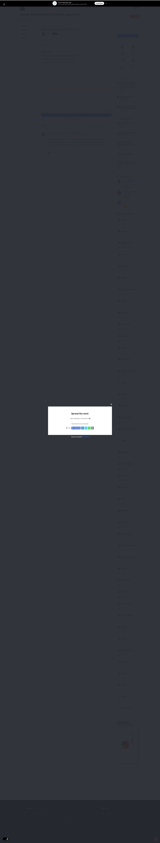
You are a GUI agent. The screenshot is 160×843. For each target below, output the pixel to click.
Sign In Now (85, 437)
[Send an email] (92, 428)
